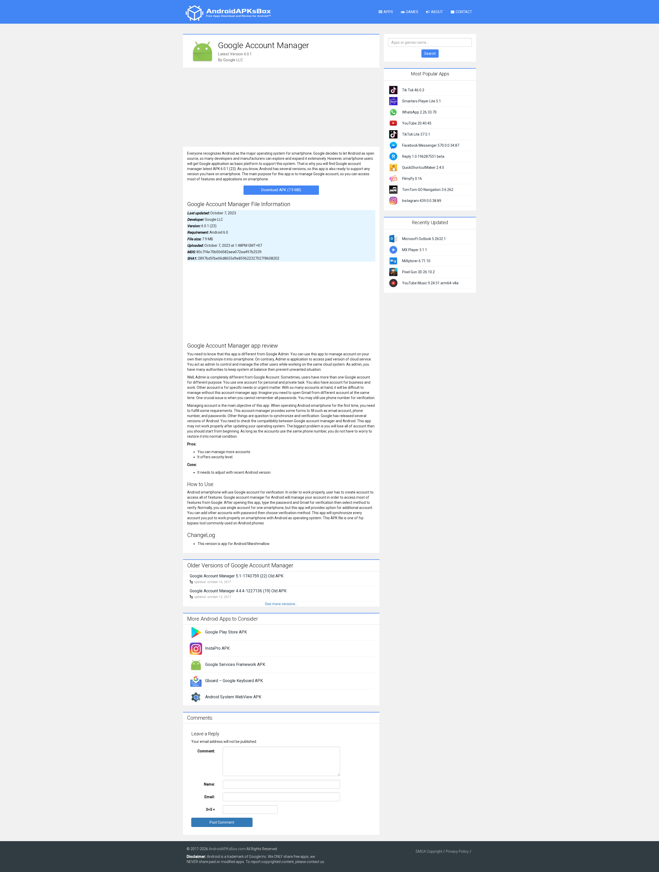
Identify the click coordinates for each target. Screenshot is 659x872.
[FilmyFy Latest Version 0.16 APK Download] (393, 178)
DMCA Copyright (429, 851)
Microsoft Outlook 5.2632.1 (424, 239)
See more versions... (281, 604)
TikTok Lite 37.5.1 (416, 134)
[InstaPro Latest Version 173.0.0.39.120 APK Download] (196, 648)
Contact (464, 12)
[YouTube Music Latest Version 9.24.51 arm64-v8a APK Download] (393, 282)
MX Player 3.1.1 (414, 250)
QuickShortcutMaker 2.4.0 (423, 167)
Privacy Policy (457, 851)
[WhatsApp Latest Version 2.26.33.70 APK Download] (393, 112)
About (437, 12)
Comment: (206, 751)
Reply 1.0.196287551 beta (423, 156)
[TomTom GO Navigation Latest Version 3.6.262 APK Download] (393, 189)
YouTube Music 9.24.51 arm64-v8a (430, 283)
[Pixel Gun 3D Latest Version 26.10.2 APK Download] (393, 271)
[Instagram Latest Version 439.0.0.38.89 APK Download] (393, 200)
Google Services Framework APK (235, 664)
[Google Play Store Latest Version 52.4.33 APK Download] (196, 632)
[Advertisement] (281, 107)
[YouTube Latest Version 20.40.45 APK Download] (393, 123)
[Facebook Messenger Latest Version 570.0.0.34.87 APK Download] (393, 145)
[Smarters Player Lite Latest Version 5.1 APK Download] (393, 101)
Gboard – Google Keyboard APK (234, 680)
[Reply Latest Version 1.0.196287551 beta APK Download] (393, 156)
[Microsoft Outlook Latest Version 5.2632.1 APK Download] (393, 238)
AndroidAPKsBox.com (227, 849)
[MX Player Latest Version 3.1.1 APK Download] (393, 249)
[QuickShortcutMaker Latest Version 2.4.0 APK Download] (393, 167)
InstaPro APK (217, 648)
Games (412, 12)
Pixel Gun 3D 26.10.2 (418, 272)
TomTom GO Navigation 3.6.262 (427, 190)
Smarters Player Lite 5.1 (421, 101)
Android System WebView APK (233, 696)
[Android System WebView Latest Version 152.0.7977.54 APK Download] (196, 697)
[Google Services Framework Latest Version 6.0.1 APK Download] (196, 665)
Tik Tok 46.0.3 (413, 90)
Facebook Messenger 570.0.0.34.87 (430, 145)
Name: (209, 784)
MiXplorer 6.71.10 (416, 261)
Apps (388, 12)
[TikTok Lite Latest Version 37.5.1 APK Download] (393, 134)
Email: (209, 797)
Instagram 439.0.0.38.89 (421, 201)
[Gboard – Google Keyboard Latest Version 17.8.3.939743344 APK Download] (196, 681)
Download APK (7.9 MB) (281, 190)
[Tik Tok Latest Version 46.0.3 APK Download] (393, 90)
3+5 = (210, 809)
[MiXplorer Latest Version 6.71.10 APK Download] (393, 260)
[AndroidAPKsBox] (228, 13)
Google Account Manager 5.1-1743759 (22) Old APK (236, 576)
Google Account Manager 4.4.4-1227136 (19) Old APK (238, 590)
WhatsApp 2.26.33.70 (419, 112)
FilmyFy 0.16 (412, 179)
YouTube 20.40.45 (416, 123)
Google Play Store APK (226, 632)
